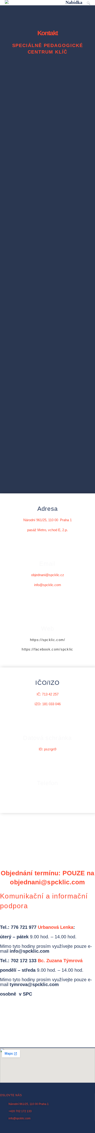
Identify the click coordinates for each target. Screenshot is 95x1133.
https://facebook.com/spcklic (47, 649)
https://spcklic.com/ (47, 640)
